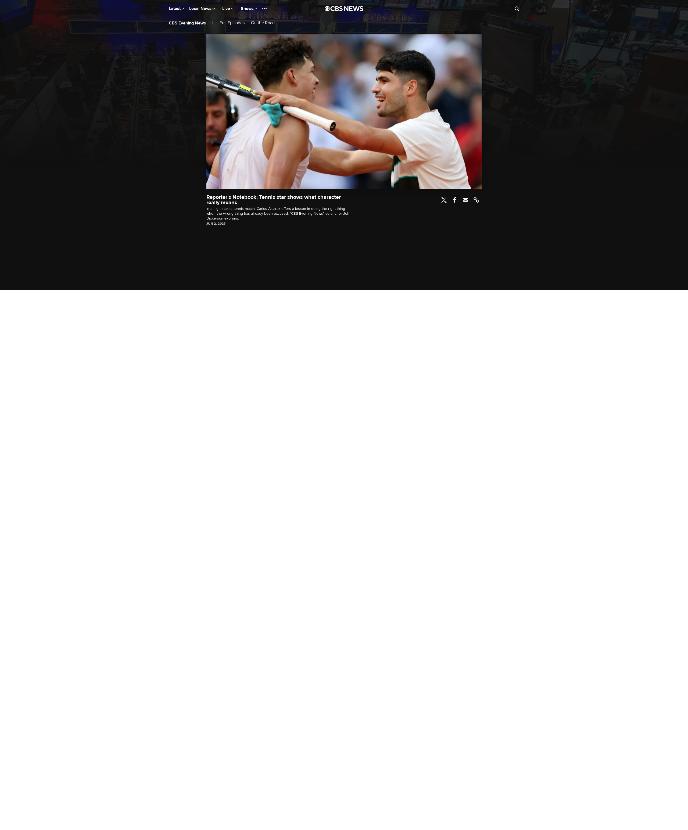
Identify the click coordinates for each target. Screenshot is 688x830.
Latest (175, 8)
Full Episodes (232, 23)
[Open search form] (516, 8)
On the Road (263, 23)
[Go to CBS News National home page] (344, 8)
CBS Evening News (187, 23)
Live (226, 8)
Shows (248, 8)
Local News (201, 8)
